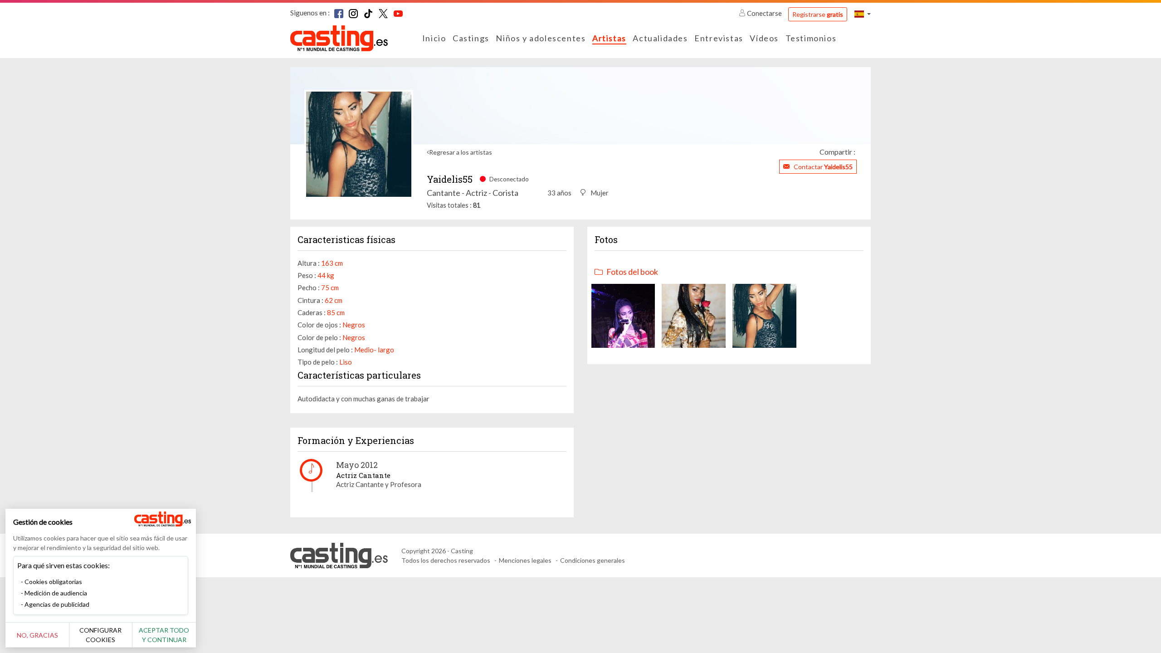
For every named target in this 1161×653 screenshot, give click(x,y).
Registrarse (817, 14)
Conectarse (764, 13)
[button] (862, 14)
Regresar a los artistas (460, 152)
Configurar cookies (100, 634)
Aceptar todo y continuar (164, 634)
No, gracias (37, 635)
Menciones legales (525, 560)
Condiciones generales (592, 560)
